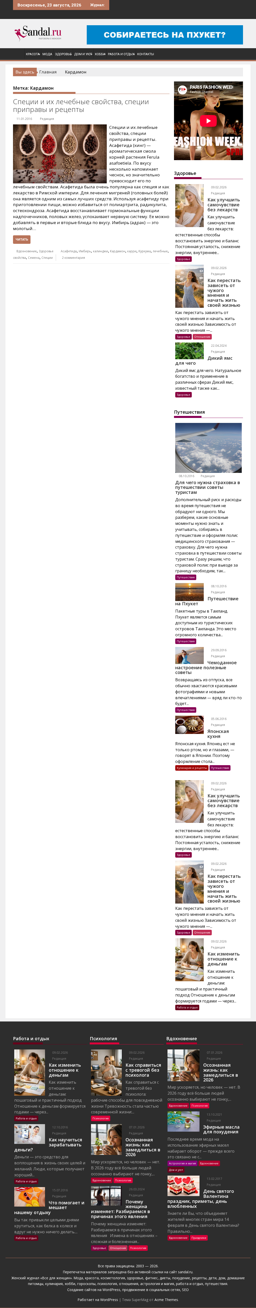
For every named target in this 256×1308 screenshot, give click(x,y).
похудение (181, 1278)
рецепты (199, 1278)
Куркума (144, 251)
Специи (47, 258)
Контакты (145, 54)
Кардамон (117, 251)
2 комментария (73, 258)
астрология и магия (157, 1283)
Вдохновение (26, 251)
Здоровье (63, 54)
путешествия (216, 1283)
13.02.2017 (214, 1179)
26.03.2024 (136, 1189)
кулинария (54, 1283)
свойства (19, 258)
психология (107, 1283)
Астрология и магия (182, 1163)
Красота (33, 54)
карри (131, 251)
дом (221, 1278)
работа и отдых (189, 1283)
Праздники (199, 1238)
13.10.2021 (214, 1114)
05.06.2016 (218, 719)
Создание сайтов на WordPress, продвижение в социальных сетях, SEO (128, 1289)
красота (92, 1278)
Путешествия (186, 577)
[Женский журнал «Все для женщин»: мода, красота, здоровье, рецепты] (17, 53)
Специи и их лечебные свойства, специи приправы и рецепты (81, 105)
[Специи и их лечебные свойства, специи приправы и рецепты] (60, 127)
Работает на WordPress (98, 1299)
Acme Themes (166, 1299)
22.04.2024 (218, 345)
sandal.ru (185, 1272)
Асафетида (69, 251)
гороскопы (86, 1283)
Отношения (202, 336)
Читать (22, 239)
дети (212, 1278)
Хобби (100, 54)
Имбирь (85, 251)
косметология (113, 1278)
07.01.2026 (136, 1127)
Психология (100, 1118)
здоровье (135, 1278)
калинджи (100, 251)
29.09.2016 (218, 650)
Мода (47, 54)
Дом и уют (83, 54)
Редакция (47, 119)
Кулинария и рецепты (192, 768)
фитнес (151, 1278)
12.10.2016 (60, 1127)
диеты (165, 1278)
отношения (128, 1283)
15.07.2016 (60, 1190)
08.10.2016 (186, 476)
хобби (70, 1283)
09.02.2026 (218, 187)
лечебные (160, 251)
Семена (34, 258)
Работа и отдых (121, 54)
